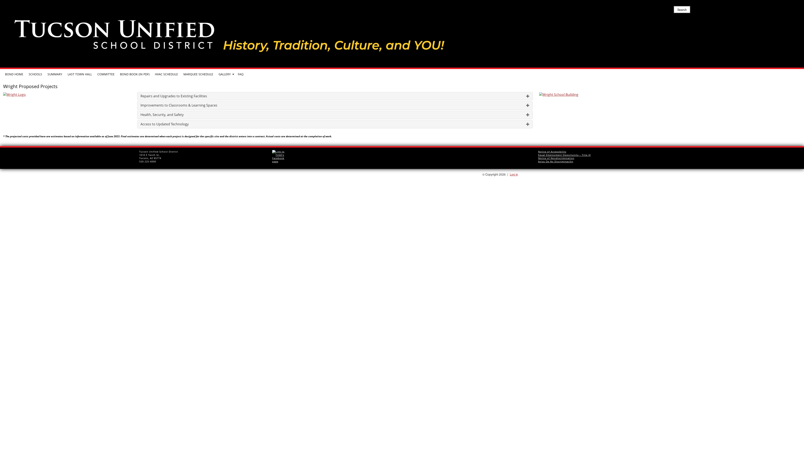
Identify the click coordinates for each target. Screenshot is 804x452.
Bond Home (14, 74)
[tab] (335, 96)
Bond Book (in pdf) (134, 74)
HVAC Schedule (166, 74)
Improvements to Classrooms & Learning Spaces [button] (178, 105)
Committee (106, 74)
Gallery (225, 74)
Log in (514, 174)
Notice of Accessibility (552, 151)
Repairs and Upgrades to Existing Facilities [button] (173, 96)
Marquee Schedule (198, 74)
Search (682, 10)
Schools (35, 74)
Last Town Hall (80, 74)
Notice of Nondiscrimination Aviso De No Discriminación (556, 160)
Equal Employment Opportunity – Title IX (564, 155)
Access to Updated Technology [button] (164, 124)
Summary (55, 74)
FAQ (241, 74)
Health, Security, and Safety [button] (162, 115)
